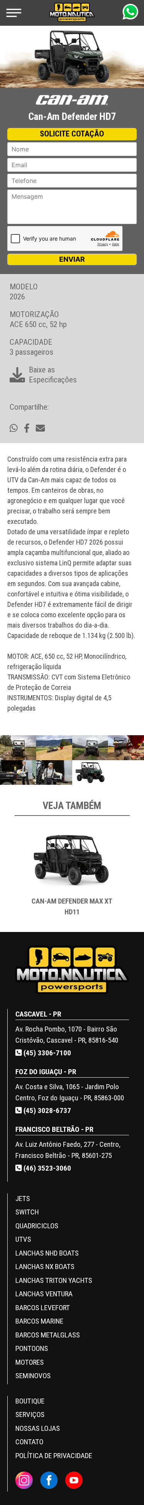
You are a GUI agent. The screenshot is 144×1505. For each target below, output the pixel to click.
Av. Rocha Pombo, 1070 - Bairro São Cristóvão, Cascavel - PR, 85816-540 (66, 1035)
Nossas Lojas (37, 1428)
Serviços (30, 1414)
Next (130, 876)
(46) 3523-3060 (46, 1168)
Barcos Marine (39, 1321)
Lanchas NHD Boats (47, 1253)
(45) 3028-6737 (46, 1110)
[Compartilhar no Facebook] (27, 428)
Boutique (30, 1401)
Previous (14, 876)
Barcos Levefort (42, 1307)
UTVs (23, 1239)
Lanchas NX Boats (44, 1266)
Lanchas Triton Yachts (53, 1280)
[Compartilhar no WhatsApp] (14, 428)
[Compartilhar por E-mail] (40, 428)
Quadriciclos (36, 1225)
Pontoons (31, 1348)
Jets (22, 1198)
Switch (27, 1212)
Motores (29, 1362)
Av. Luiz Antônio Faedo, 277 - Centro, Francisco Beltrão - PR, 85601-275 (68, 1150)
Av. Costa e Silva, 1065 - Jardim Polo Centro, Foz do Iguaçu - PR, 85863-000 (69, 1092)
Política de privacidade (53, 1455)
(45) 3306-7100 (46, 1052)
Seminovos (33, 1375)
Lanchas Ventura (44, 1293)
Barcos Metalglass (47, 1335)
